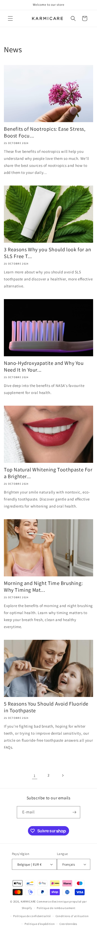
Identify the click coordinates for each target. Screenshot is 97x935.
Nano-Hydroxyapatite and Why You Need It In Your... (44, 366)
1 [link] (35, 775)
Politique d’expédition (40, 924)
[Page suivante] (62, 775)
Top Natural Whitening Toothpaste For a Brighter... (48, 473)
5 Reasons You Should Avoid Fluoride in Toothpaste (46, 707)
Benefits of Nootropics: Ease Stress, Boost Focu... (45, 132)
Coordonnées (68, 924)
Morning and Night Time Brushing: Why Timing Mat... (43, 586)
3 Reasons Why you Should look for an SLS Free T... (47, 253)
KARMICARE (28, 901)
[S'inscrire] (74, 812)
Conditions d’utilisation (72, 916)
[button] (10, 18)
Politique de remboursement (56, 908)
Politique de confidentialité (32, 916)
